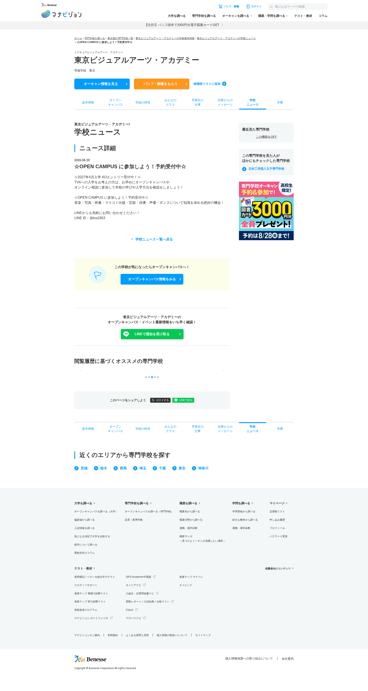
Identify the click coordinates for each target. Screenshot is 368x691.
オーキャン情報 (101, 84)
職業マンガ (203, 538)
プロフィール (277, 528)
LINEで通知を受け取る (152, 334)
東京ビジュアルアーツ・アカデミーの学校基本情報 (165, 38)
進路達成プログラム (85, 609)
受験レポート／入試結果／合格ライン (147, 601)
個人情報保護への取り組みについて (249, 658)
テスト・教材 (303, 15)
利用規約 (113, 635)
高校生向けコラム (84, 552)
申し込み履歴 (277, 519)
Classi (129, 609)
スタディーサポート (85, 585)
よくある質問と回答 (137, 635)
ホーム (78, 38)
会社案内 (288, 658)
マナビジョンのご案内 (87, 635)
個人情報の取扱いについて (172, 635)
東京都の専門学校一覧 (120, 38)
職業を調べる (188, 503)
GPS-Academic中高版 (138, 576)
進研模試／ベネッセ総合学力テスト (94, 576)
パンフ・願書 (161, 84)
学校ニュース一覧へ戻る (154, 239)
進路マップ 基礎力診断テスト (91, 593)
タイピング (185, 585)
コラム (323, 15)
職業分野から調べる (191, 519)
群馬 (123, 468)
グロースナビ (133, 618)
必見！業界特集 (134, 519)
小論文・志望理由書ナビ (140, 593)
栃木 (103, 468)
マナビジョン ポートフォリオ (91, 618)
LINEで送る (186, 400)
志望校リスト (277, 511)
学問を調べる (241, 503)
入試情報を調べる (84, 528)
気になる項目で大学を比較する (92, 536)
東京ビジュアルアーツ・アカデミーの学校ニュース (226, 38)
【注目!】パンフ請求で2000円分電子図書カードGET (181, 25)
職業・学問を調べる (271, 15)
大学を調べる (177, 15)
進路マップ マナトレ (191, 576)
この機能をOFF (266, 136)
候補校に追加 (207, 83)
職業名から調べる (190, 511)
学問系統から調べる (243, 511)
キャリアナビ (133, 585)
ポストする (162, 400)
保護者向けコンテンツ (278, 568)
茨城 (84, 468)
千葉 (162, 468)
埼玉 (142, 468)
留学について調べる (85, 544)
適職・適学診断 (188, 528)
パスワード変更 (279, 536)
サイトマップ (203, 635)
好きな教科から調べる (245, 519)
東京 (182, 468)
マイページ (277, 503)
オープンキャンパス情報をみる (152, 279)
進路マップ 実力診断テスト (90, 601)
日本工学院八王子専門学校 (266, 168)
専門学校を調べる (204, 15)
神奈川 (203, 468)
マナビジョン (61, 14)
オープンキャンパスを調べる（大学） (96, 511)
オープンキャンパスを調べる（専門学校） (149, 511)
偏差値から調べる (84, 519)
